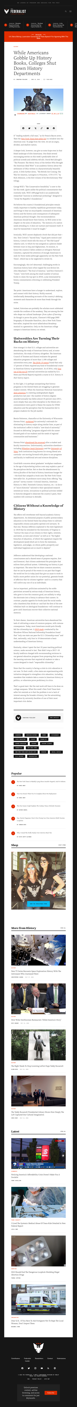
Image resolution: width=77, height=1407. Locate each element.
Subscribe (50, 1393)
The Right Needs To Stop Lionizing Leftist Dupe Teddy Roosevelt (37, 1066)
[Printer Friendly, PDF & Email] (54, 128)
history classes (47, 743)
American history (31, 735)
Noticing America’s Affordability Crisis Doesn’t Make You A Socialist (35, 1175)
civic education (20, 739)
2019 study (39, 629)
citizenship (55, 735)
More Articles (54, 718)
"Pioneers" (21, 114)
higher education (20, 743)
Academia (18, 735)
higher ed (43, 739)
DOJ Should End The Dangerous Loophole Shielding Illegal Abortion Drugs (35, 1273)
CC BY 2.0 (55, 114)
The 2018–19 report (41, 362)
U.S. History (19, 756)
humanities (18, 748)
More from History (23, 928)
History (34, 743)
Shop (14, 845)
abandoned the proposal (35, 442)
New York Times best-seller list (33, 139)
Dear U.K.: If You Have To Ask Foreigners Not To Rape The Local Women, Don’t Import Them (37, 1322)
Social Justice (56, 752)
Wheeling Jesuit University (33, 448)
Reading (44, 752)
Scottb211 (31, 114)
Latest (15, 1131)
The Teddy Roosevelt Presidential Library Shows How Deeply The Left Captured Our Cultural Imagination (37, 1113)
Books (44, 735)
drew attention (20, 393)
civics (33, 739)
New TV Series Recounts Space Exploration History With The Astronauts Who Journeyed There (36, 972)
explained (30, 421)
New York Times (32, 748)
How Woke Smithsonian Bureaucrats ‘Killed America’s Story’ (36, 1020)
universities (33, 756)
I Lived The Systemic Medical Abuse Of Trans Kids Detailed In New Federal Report (38, 1224)
